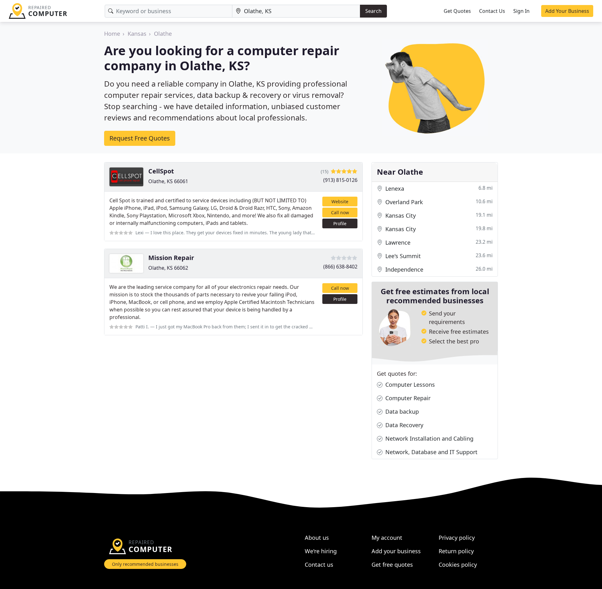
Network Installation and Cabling (428, 438)
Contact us (319, 564)
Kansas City (438, 215)
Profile (339, 223)
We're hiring (321, 551)
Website (339, 201)
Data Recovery (403, 425)
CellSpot (161, 171)
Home (112, 33)
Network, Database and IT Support (431, 452)
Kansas (137, 33)
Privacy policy (457, 537)
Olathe (163, 33)
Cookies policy (458, 564)
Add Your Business (567, 11)
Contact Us (492, 11)
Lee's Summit (438, 256)
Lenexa (438, 188)
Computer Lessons (409, 384)
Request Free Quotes (139, 138)
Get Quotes (457, 11)
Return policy (456, 551)
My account (387, 537)
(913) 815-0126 (340, 180)
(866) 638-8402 (340, 266)
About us (317, 537)
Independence (438, 269)
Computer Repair (407, 398)
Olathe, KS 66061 (168, 181)
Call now (340, 212)
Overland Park (438, 202)
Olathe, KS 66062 (168, 267)
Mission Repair (171, 257)
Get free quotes (392, 564)
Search (373, 11)
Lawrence (438, 242)
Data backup (401, 411)
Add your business (396, 551)
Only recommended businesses (145, 564)
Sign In (521, 11)
